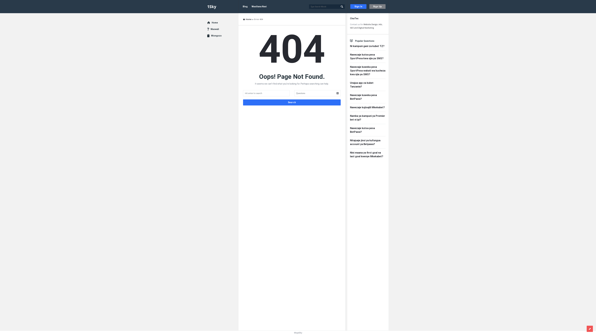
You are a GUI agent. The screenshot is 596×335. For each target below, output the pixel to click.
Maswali (215, 29)
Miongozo (216, 35)
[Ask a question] (590, 329)
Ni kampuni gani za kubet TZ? (367, 46)
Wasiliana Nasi (259, 6)
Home (215, 22)
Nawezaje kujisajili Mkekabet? (367, 107)
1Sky (211, 6)
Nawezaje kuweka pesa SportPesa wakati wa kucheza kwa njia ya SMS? (367, 70)
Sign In (358, 6)
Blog (245, 6)
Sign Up (377, 6)
